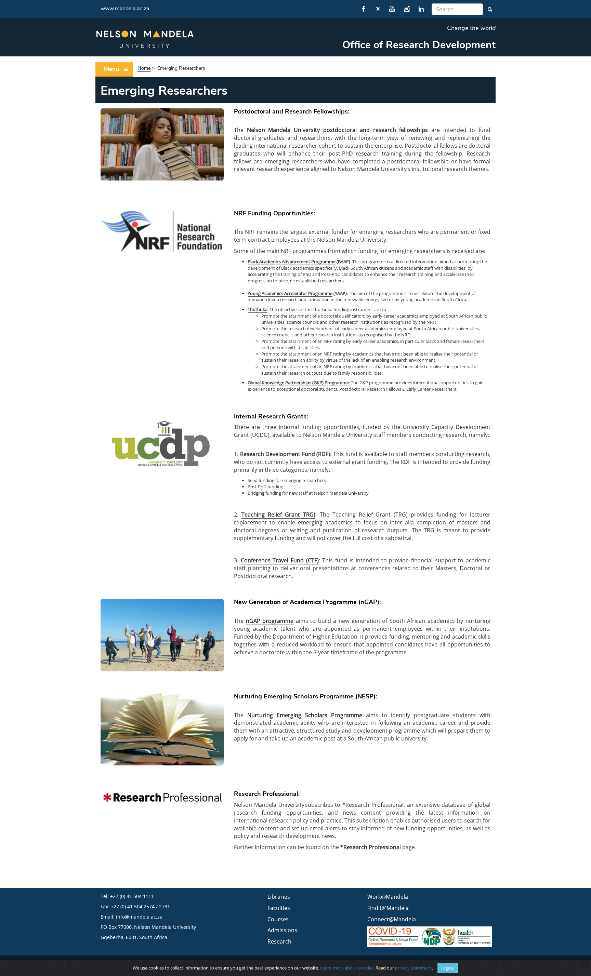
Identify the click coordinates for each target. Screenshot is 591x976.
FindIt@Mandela (388, 908)
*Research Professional (370, 847)
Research (279, 941)
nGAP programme (270, 621)
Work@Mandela (387, 896)
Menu (111, 69)
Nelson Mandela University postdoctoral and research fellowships (337, 130)
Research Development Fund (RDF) (285, 454)
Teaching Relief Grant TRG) (278, 514)
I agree (448, 968)
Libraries (278, 896)
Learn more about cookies (346, 968)
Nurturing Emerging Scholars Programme (304, 715)
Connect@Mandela (391, 919)
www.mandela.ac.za (125, 8)
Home (143, 68)
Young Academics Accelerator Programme (290, 293)
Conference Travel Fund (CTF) (280, 560)
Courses (278, 919)
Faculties (278, 908)
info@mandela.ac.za (139, 916)
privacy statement (413, 968)
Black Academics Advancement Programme (292, 261)
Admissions (282, 930)
